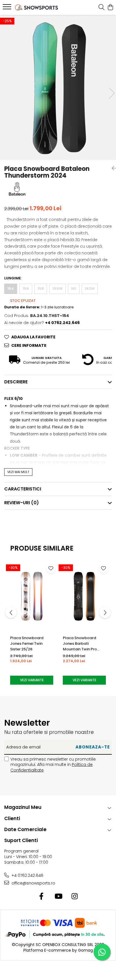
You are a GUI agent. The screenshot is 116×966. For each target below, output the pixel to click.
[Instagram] (75, 897)
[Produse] (8, 8)
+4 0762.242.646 (26, 875)
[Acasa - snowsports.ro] (36, 7)
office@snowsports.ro (32, 883)
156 (26, 288)
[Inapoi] (112, 168)
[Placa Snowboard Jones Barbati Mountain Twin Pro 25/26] (84, 596)
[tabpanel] (58, 87)
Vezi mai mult (18, 472)
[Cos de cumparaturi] (110, 7)
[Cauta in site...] (101, 7)
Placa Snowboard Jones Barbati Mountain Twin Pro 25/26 (80, 643)
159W (57, 288)
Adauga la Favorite (33, 337)
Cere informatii (28, 345)
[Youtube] (58, 897)
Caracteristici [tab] (22, 489)
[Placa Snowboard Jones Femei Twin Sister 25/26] (31, 596)
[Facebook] (41, 897)
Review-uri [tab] (21, 502)
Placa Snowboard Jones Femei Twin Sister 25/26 (26, 643)
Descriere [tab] (16, 382)
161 (73, 288)
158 (40, 288)
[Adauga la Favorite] (50, 568)
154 (10, 288)
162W (90, 288)
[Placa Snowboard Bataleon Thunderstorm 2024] (58, 87)
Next (111, 93)
